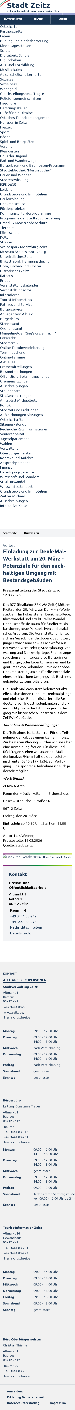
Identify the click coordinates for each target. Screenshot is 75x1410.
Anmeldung (15, 1391)
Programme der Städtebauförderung (30, 218)
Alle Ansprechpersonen (24, 980)
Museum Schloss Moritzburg (23, 251)
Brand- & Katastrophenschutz (23, 223)
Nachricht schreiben (26, 927)
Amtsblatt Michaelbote (19, 400)
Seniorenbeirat (12, 434)
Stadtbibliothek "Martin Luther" (26, 170)
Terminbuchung (12, 352)
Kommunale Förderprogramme (25, 213)
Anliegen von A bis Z (16, 314)
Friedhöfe (8, 103)
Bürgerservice (11, 309)
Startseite (10, 533)
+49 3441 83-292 (15, 1253)
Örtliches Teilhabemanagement (25, 117)
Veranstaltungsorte (15, 290)
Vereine (6, 146)
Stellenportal (10, 390)
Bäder (5, 136)
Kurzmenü (31, 533)
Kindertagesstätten (15, 45)
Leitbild (6, 189)
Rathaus (6, 275)
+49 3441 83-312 (15, 1132)
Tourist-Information (16, 299)
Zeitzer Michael (12, 496)
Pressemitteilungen (16, 366)
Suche (38, 19)
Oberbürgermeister (16, 453)
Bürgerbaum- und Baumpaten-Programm (33, 165)
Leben (5, 36)
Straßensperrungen (15, 395)
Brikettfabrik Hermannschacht (24, 261)
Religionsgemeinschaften (20, 98)
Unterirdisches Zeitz (16, 256)
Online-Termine (12, 357)
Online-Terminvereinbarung (22, 347)
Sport (4, 132)
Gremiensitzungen (15, 381)
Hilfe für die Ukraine (16, 113)
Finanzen (7, 467)
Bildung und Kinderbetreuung (24, 41)
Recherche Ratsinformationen (24, 429)
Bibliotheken (10, 60)
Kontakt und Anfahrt (16, 458)
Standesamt (9, 323)
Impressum (58, 1403)
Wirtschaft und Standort (19, 477)
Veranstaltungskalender (19, 285)
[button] (63, 19)
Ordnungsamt (11, 328)
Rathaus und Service (16, 304)
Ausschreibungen (14, 386)
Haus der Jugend (13, 156)
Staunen (6, 242)
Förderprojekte (12, 208)
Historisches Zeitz (14, 271)
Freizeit (6, 127)
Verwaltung (9, 448)
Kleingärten (9, 151)
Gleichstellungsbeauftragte (22, 93)
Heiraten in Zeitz (13, 122)
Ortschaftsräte (12, 419)
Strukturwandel (12, 481)
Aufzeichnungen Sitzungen (21, 414)
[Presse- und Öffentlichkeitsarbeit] (37, 907)
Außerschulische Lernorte (20, 74)
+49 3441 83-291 (15, 1248)
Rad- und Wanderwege (18, 160)
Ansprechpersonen (15, 462)
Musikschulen (11, 69)
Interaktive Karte (13, 505)
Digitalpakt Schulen (15, 55)
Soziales (6, 79)
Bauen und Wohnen (16, 175)
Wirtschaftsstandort (16, 486)
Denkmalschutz (12, 203)
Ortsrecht (8, 338)
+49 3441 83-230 (15, 1371)
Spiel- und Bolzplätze (17, 141)
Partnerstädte (11, 31)
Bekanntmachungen (16, 371)
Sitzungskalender (14, 424)
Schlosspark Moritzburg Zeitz (23, 247)
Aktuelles (7, 362)
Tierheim (7, 227)
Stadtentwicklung (14, 179)
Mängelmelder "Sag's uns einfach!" (28, 333)
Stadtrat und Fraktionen (19, 410)
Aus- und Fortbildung (17, 65)
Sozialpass (8, 84)
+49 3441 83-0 (14, 1007)
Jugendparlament (14, 438)
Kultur (5, 237)
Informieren (10, 295)
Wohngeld (8, 89)
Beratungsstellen (14, 108)
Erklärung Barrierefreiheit (25, 1397)
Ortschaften (9, 26)
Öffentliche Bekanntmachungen (25, 376)
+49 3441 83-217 (23, 916)
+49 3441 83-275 (23, 921)
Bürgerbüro (9, 319)
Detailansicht (20, 933)
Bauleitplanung (12, 199)
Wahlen (6, 443)
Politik (5, 405)
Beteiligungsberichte (17, 472)
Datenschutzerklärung (23, 1403)
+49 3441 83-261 (15, 1137)
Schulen (6, 50)
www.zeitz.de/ (14, 1012)
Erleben (6, 280)
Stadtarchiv (9, 343)
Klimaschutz (9, 232)
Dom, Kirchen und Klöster (20, 266)
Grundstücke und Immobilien (23, 194)
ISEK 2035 (8, 184)
